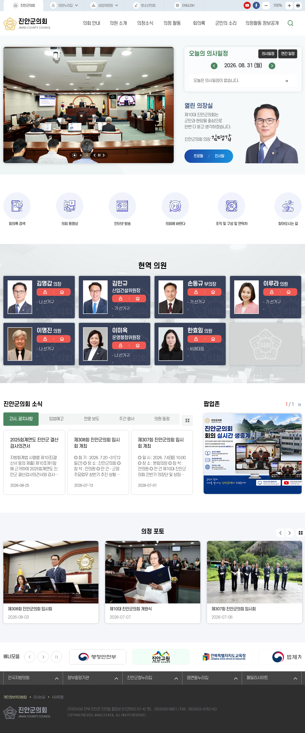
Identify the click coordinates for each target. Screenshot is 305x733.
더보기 (187, 420)
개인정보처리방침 (15, 697)
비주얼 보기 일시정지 (99, 155)
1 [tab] (74, 155)
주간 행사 (126, 419)
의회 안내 (91, 23)
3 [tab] (87, 155)
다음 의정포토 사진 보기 (289, 532)
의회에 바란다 (175, 224)
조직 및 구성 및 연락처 (231, 224)
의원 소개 (118, 23)
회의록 (199, 23)
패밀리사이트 (257, 678)
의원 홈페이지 (62, 292)
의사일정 (268, 54)
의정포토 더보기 (300, 532)
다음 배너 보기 (43, 656)
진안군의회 (27, 6)
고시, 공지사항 (21, 419)
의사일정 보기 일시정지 (286, 81)
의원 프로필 (45, 292)
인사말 (219, 156)
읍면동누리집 (197, 678)
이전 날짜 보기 (214, 66)
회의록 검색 (17, 224)
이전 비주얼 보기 (94, 155)
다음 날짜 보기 (272, 66)
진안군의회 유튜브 (247, 5)
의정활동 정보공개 (262, 23)
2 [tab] (81, 155)
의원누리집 (65, 6)
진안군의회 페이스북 (256, 5)
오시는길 (39, 697)
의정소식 (145, 23)
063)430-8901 (166, 709)
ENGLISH (188, 6)
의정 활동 (172, 23)
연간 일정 (288, 54)
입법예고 (56, 419)
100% (277, 6)
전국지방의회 (18, 678)
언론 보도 (91, 419)
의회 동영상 (69, 224)
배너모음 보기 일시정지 (56, 656)
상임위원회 (105, 6)
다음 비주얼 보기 (103, 155)
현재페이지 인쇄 (298, 5)
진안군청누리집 (139, 678)
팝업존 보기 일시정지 (299, 404)
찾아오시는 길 (288, 224)
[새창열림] (97, 657)
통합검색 (290, 23)
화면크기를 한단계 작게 (289, 5)
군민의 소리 (225, 23)
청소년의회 (148, 6)
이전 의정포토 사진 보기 (280, 532)
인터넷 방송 (122, 224)
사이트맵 (57, 697)
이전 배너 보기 (29, 656)
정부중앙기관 (78, 678)
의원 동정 (161, 419)
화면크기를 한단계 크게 (266, 5)
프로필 (198, 156)
